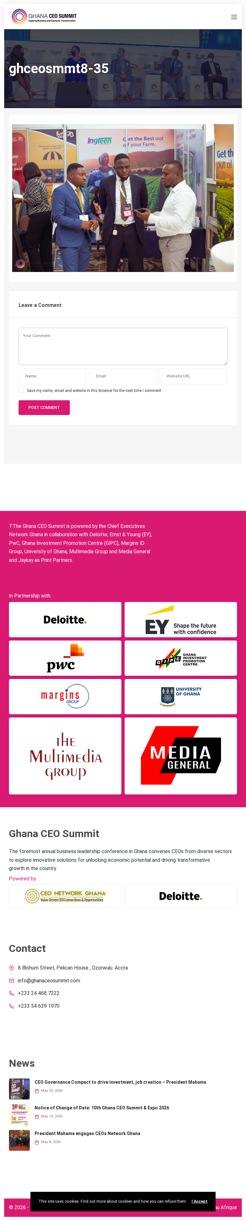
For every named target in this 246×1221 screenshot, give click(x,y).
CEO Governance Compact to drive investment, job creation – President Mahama (120, 1082)
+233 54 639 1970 (39, 1006)
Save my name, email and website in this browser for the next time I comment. (94, 390)
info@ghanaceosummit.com (49, 981)
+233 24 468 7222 (39, 993)
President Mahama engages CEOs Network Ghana (87, 1133)
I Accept (200, 1201)
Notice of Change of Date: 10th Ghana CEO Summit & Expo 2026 (102, 1107)
